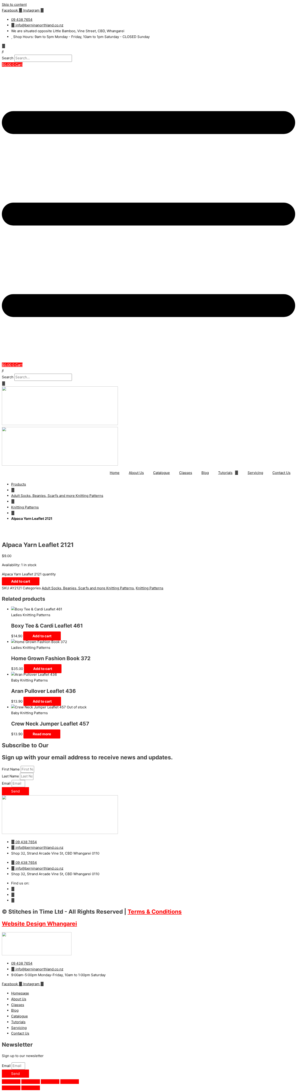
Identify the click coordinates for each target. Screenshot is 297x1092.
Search (7, 58)
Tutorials (225, 472)
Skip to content (14, 4)
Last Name (11, 776)
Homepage (20, 993)
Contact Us (281, 472)
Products (18, 484)
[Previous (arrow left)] (11, 1088)
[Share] (50, 1081)
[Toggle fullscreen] (30, 1081)
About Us (136, 472)
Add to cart (20, 581)
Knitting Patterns (25, 507)
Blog (205, 472)
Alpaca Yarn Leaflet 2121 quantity (29, 574)
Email (7, 783)
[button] (148, 52)
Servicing (255, 472)
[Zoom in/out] (11, 1081)
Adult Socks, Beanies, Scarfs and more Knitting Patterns (57, 495)
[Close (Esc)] (69, 1081)
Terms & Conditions (155, 911)
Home (114, 472)
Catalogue (161, 472)
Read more (42, 734)
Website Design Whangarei (39, 923)
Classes (185, 472)
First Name (11, 769)
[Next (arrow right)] (30, 1088)
